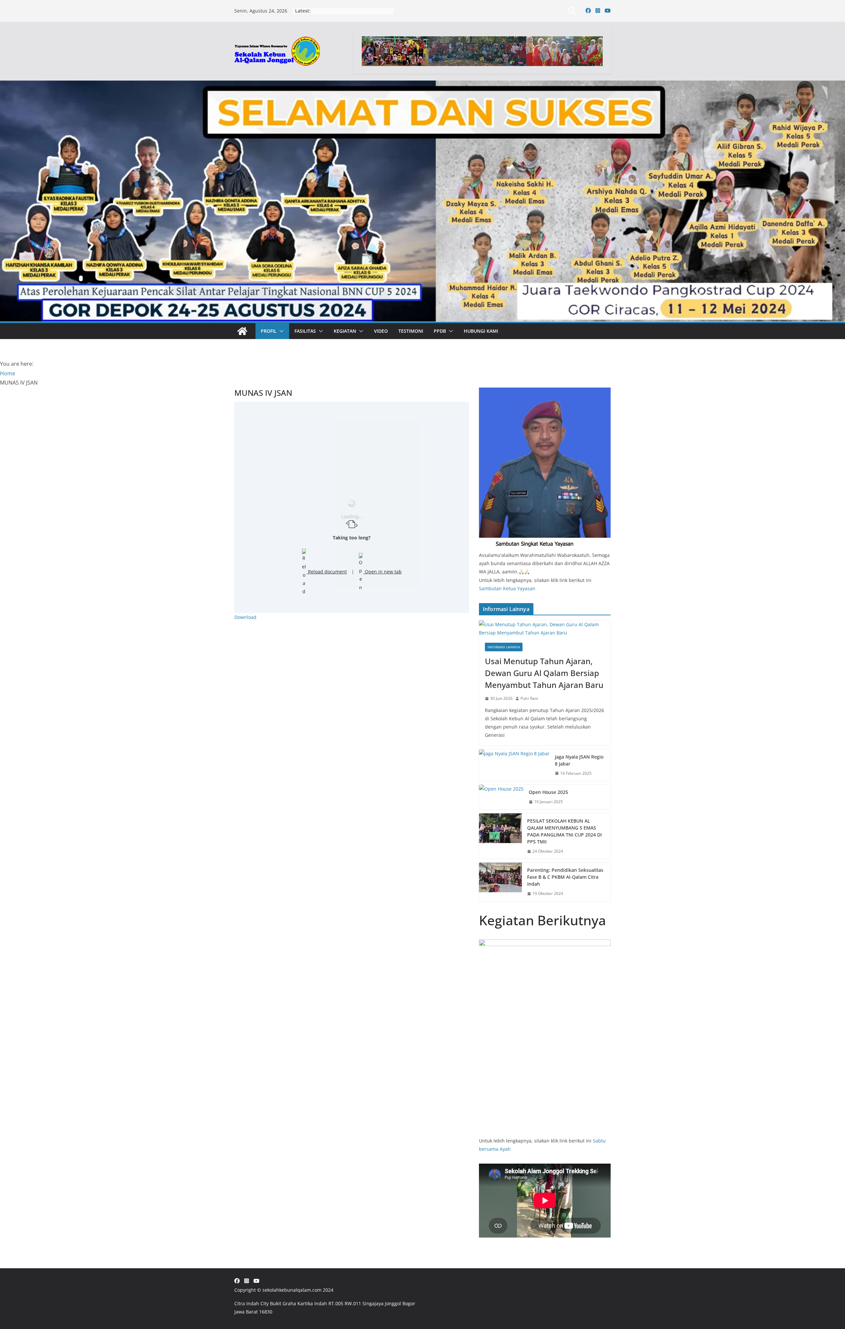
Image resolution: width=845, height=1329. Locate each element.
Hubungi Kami (481, 331)
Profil (269, 331)
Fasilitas (305, 331)
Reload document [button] (327, 571)
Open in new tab (382, 571)
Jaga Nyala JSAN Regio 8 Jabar (579, 760)
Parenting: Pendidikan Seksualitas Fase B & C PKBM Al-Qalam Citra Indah (565, 877)
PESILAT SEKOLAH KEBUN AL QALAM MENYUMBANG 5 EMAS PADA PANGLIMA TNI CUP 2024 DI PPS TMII (564, 831)
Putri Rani (529, 698)
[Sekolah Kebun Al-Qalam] (242, 331)
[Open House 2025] (501, 797)
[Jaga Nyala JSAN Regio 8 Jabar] (514, 765)
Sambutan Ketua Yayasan (507, 588)
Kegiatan (345, 331)
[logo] (545, 392)
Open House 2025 (548, 792)
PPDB (440, 331)
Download (245, 617)
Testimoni (410, 331)
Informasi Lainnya (504, 647)
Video (381, 331)
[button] (280, 331)
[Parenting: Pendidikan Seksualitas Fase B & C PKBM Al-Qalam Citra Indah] (500, 882)
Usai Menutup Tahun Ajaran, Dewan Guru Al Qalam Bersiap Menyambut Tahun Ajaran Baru (544, 673)
